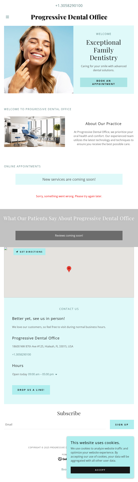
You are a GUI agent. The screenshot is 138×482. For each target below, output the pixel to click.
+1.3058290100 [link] (69, 5)
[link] (69, 18)
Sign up (122, 424)
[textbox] (55, 424)
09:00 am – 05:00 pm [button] (41, 374)
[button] (14, 16)
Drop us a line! (31, 389)
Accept (100, 470)
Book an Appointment (103, 82)
